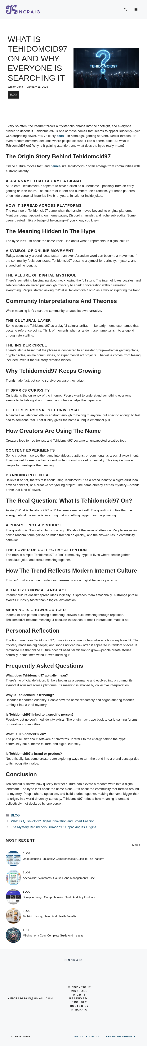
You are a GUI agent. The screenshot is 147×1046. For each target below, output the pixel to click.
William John (15, 86)
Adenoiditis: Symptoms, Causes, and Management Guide (59, 878)
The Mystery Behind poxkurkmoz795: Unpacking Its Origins (53, 827)
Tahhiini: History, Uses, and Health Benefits (50, 916)
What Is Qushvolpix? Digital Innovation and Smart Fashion (52, 821)
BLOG (13, 94)
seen (60, 136)
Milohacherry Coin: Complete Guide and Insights (53, 935)
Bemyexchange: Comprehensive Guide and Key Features (59, 897)
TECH (26, 930)
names (55, 166)
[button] (125, 9)
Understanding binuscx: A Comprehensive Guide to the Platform (63, 858)
